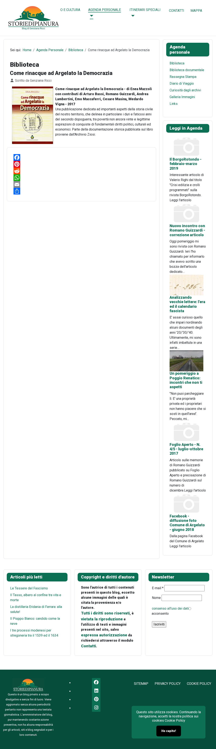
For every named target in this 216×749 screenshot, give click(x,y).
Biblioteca (177, 63)
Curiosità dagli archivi (185, 90)
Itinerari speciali (145, 10)
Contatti (176, 11)
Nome (156, 598)
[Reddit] (81, 171)
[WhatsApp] (81, 177)
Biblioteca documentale (187, 70)
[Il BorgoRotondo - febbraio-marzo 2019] (186, 146)
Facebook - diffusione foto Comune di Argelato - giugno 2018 (187, 523)
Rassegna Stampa (183, 77)
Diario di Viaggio (182, 83)
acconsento (160, 614)
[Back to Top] (209, 741)
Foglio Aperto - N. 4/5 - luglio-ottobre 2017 (186, 449)
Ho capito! (168, 731)
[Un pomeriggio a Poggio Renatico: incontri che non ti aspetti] (186, 361)
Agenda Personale (104, 10)
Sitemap (141, 684)
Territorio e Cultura (62, 10)
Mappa (196, 11)
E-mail (157, 588)
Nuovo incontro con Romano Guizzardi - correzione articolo (187, 230)
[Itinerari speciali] (132, 15)
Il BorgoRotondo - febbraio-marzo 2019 (185, 164)
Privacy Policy (168, 684)
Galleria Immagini (182, 97)
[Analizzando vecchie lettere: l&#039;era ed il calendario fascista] (186, 285)
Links (174, 104)
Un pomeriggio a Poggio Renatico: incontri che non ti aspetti (186, 380)
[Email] (81, 184)
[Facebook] (81, 157)
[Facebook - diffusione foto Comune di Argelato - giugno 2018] (186, 503)
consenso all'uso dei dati (170, 608)
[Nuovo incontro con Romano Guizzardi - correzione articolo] (186, 213)
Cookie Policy (199, 684)
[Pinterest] (81, 164)
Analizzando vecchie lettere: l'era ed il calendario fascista (187, 304)
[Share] (81, 191)
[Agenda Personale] (90, 15)
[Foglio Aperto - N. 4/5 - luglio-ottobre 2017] (186, 432)
